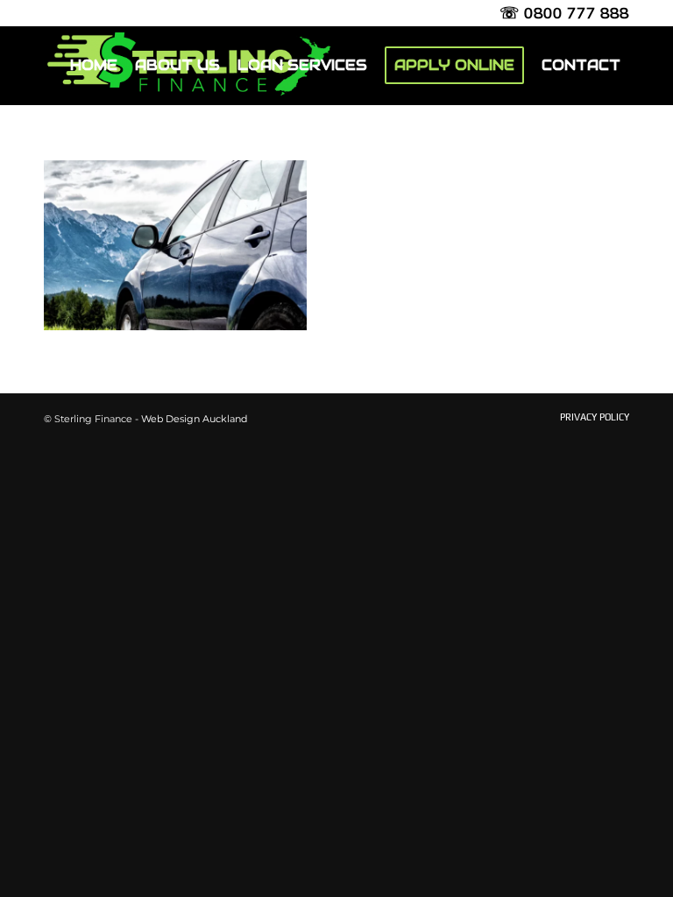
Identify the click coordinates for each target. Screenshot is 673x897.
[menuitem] (93, 65)
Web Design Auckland (194, 419)
